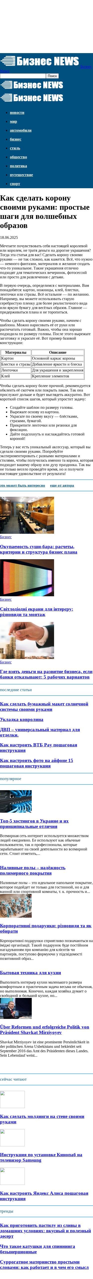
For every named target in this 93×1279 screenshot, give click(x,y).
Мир (13, 121)
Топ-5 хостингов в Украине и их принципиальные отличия (34, 823)
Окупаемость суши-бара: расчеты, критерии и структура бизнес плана (38, 549)
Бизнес (15, 139)
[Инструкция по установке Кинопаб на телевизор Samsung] (12, 1145)
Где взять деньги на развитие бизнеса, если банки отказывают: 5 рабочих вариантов (46, 674)
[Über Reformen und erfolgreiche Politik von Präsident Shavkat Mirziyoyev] (16, 1017)
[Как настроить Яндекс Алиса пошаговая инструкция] (12, 1183)
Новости (17, 112)
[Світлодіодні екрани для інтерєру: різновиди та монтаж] (27, 595)
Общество (18, 157)
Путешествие (21, 175)
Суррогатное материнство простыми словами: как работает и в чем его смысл (44, 1264)
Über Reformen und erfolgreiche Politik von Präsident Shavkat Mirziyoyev (44, 1029)
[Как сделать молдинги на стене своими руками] (12, 1107)
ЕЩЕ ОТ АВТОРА (62, 485)
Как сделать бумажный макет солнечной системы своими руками (44, 706)
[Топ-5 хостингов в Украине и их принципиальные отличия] (16, 811)
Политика (18, 166)
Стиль (15, 148)
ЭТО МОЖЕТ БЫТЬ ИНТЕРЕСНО (22, 485)
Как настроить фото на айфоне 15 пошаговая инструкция (36, 763)
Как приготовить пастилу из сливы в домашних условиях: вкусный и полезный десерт (45, 1231)
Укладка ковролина (21, 719)
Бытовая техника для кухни (30, 972)
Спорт (15, 184)
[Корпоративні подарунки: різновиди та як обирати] (16, 916)
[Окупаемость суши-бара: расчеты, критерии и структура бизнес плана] (27, 532)
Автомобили (20, 130)
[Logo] (31, 89)
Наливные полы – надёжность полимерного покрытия (32, 870)
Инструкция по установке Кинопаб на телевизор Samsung (41, 1157)
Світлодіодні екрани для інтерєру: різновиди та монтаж (36, 611)
